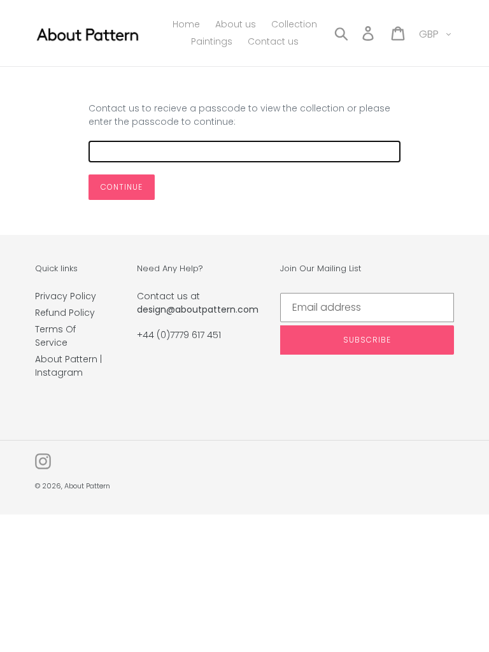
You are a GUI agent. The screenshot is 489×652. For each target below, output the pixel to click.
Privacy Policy (65, 296)
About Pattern (87, 486)
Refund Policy (65, 312)
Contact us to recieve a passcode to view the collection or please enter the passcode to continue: (239, 115)
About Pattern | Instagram (68, 366)
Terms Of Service (55, 336)
